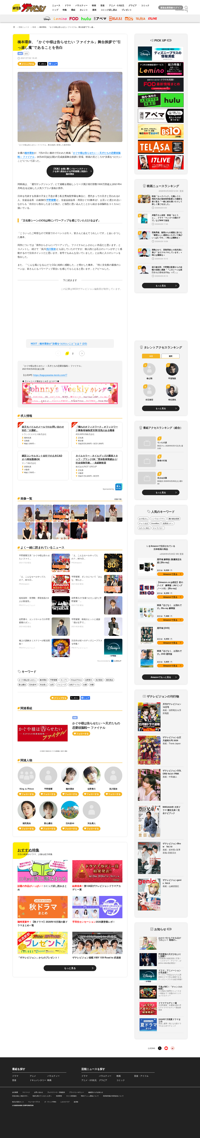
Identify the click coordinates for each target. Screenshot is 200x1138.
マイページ (26, 1092)
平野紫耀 (51, 200)
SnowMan (155, 523)
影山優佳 (22, 684)
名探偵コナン (168, 523)
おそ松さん (143, 518)
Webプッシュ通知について (90, 1096)
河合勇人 (43, 684)
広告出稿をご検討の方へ (20, 1096)
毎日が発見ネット (18, 1101)
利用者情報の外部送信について (113, 1096)
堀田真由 (109, 680)
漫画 (94, 10)
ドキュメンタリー (38, 1080)
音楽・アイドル (141, 1076)
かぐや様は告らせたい (27, 680)
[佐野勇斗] (92, 781)
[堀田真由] (27, 816)
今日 (151, 356)
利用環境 (59, 1096)
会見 (26, 53)
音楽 (102, 5)
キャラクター (158, 528)
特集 (65, 10)
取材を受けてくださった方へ (42, 1096)
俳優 (92, 684)
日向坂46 (32, 684)
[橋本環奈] (70, 781)
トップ (55, 10)
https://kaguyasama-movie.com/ (49, 375)
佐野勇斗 (88, 680)
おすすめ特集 (28, 849)
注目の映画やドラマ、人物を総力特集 (35, 854)
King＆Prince (76, 680)
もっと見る (70, 968)
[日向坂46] (70, 816)
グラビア (133, 5)
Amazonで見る (170, 574)
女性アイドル (74, 684)
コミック (145, 5)
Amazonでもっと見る (161, 677)
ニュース (56, 5)
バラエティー (81, 5)
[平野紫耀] (48, 781)
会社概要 (15, 1092)
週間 (170, 356)
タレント (84, 10)
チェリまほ (143, 523)
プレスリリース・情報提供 (56, 1092)
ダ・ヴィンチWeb (50, 1101)
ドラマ (68, 5)
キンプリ (63, 680)
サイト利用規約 (71, 1096)
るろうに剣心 (144, 528)
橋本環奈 (29, 152)
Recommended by (104, 661)
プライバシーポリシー (76, 1092)
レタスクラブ (65, 1101)
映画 (94, 5)
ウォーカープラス (34, 1101)
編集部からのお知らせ (95, 1092)
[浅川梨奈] (113, 781)
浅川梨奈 (51, 249)
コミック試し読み (109, 10)
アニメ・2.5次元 (116, 5)
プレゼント (127, 10)
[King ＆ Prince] (27, 781)
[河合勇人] (92, 816)
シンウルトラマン (158, 518)
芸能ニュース (24, 27)
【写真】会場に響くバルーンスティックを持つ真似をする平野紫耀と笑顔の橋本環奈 (70, 171)
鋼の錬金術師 (174, 518)
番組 (73, 10)
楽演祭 (76, 1101)
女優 (85, 684)
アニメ (33, 1076)
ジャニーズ (61, 684)
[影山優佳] (48, 816)
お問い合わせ (38, 1092)
